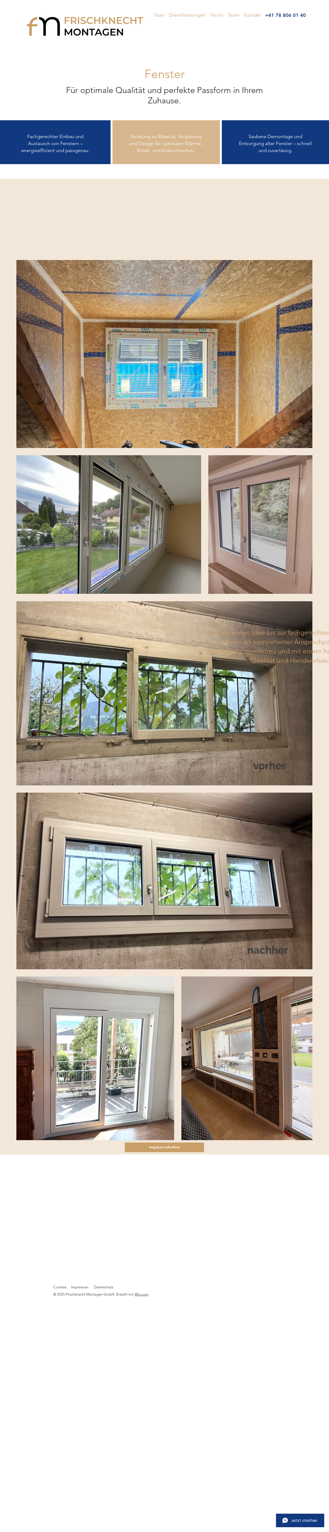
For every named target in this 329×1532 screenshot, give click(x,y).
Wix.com (142, 1294)
